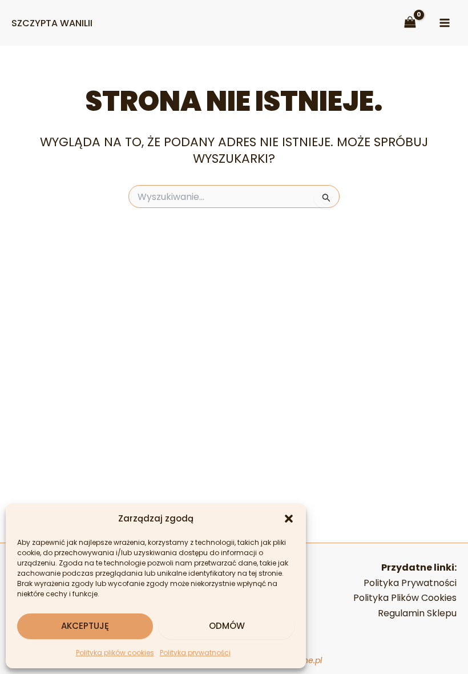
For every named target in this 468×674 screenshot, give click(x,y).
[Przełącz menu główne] (445, 23)
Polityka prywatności (195, 652)
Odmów (227, 626)
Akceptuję (85, 626)
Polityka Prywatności (410, 582)
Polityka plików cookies (115, 652)
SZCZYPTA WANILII (51, 23)
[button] (288, 518)
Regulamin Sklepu (417, 613)
